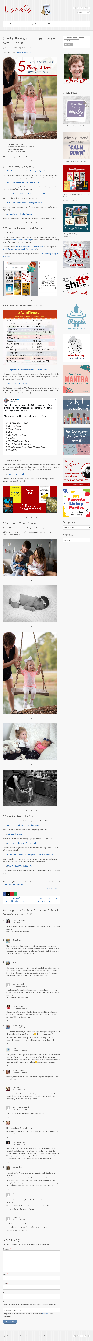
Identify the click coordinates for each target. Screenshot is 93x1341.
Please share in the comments (13, 884)
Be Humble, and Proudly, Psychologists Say (23, 182)
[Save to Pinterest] (12, 894)
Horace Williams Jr (19, 1142)
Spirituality (28, 24)
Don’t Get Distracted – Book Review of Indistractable (47, 899)
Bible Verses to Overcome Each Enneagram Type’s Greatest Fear (30, 171)
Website (5, 1293)
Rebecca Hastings (19, 920)
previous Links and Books (51, 889)
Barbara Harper (18, 1026)
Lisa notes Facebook (74, 8)
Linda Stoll (16, 1218)
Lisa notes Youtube (85, 8)
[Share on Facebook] (4, 894)
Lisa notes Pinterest (81, 8)
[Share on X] (8, 894)
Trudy (15, 1049)
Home (6, 24)
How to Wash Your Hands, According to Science (24, 203)
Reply (8, 935)
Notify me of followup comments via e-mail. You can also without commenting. (28, 1315)
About (37, 24)
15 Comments (26, 48)
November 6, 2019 (11, 48)
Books (12, 24)
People (19, 24)
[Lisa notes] (27, 9)
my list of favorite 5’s (24, 52)
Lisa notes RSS (88, 8)
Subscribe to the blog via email (74, 37)
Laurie (15, 962)
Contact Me (46, 24)
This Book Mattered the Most (17, 384)
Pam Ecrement (18, 1006)
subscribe (45, 1314)
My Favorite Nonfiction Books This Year (29, 247)
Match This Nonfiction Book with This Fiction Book (20, 249)
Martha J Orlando (19, 984)
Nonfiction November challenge (21, 240)
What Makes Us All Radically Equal (19, 214)
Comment (7, 1249)
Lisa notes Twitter (78, 8)
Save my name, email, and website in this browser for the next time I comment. (29, 1305)
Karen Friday (17, 940)
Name (5, 1274)
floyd (14, 1194)
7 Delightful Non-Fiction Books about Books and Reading (27, 370)
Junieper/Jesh (17, 1167)
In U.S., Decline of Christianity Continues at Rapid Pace (28, 194)
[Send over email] (15, 894)
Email (5, 1284)
